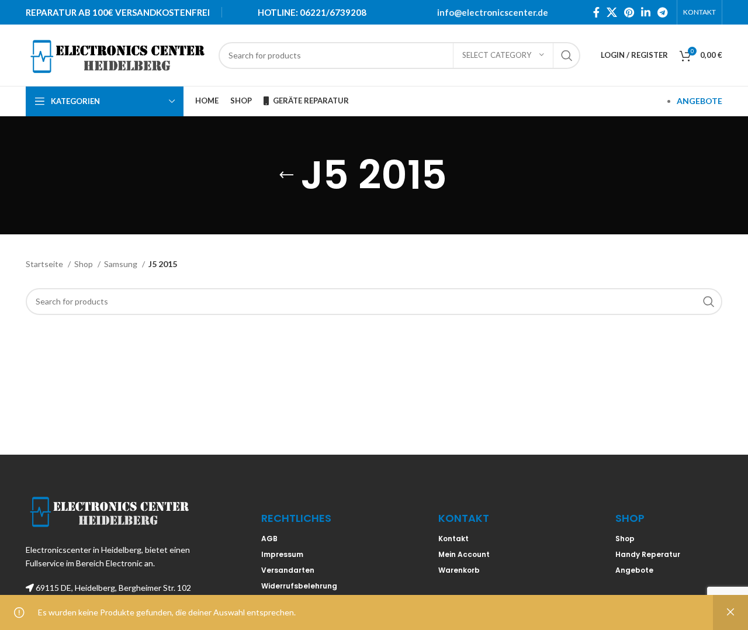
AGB (269, 539)
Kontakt (453, 539)
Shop (84, 264)
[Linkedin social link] (646, 12)
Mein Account (464, 554)
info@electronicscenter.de (492, 12)
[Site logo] (116, 54)
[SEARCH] (566, 55)
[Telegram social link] (662, 12)
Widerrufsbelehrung (299, 586)
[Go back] (286, 175)
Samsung (121, 264)
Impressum (282, 554)
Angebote (634, 570)
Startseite (45, 264)
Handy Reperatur (647, 554)
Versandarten (287, 570)
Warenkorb (459, 570)
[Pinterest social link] (629, 12)
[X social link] (612, 12)
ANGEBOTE (699, 101)
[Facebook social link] (596, 12)
